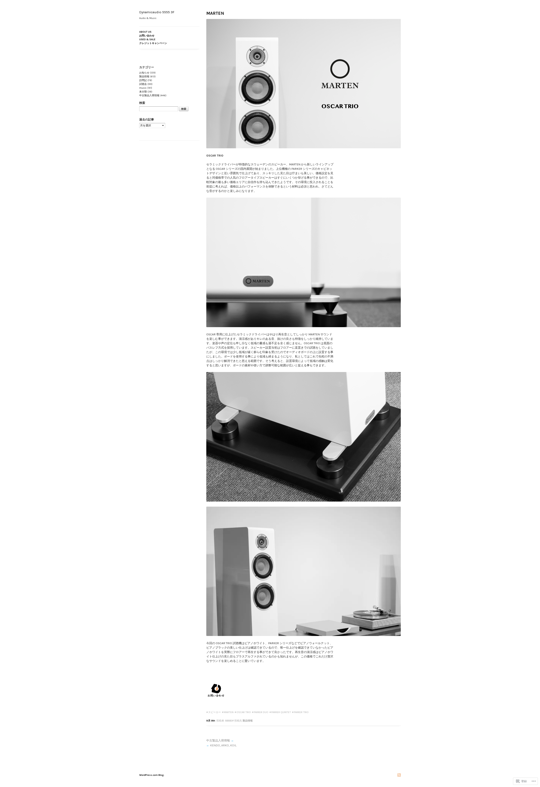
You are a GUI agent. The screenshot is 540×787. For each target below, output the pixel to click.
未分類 (143, 91)
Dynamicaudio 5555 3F (156, 12)
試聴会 (143, 84)
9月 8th (210, 720)
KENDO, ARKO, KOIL (223, 745)
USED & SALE (147, 39)
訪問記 (143, 80)
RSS (399, 775)
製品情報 (248, 720)
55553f (229, 720)
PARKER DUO (261, 712)
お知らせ (144, 72)
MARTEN (215, 13)
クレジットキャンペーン (153, 43)
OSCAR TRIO (243, 712)
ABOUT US (145, 31)
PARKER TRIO (301, 712)
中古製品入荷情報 (218, 740)
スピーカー (214, 712)
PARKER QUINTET (281, 712)
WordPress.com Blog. (151, 775)
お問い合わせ (146, 35)
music (143, 87)
